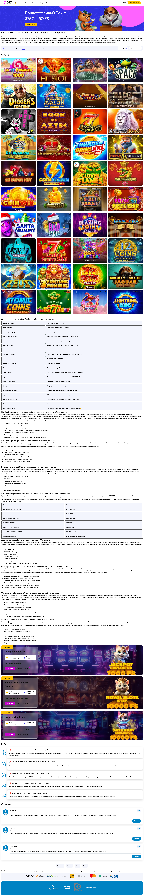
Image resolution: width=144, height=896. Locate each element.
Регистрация (134, 3)
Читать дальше (23, 669)
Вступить (10, 669)
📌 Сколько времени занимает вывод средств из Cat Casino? (29, 783)
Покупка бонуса (41, 48)
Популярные (16, 48)
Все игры (27, 3)
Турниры (35, 3)
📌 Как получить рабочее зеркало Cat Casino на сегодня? (28, 750)
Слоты (23, 48)
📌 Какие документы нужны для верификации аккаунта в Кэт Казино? (32, 762)
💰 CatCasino (18, 3)
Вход (124, 3)
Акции (77, 866)
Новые (8, 48)
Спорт (85, 866)
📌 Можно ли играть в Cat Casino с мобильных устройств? (28, 793)
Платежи (49, 3)
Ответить (136, 821)
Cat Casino (60, 866)
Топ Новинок (31, 48)
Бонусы (42, 3)
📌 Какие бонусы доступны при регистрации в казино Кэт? (29, 773)
